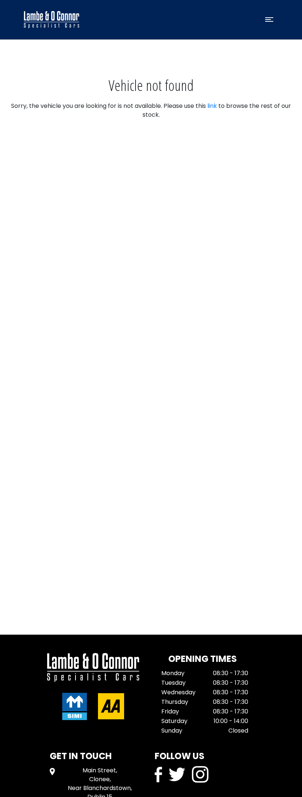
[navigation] (269, 21)
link (212, 106)
